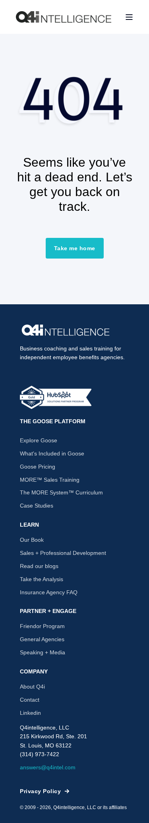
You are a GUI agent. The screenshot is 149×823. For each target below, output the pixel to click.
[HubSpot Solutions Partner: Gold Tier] (55, 397)
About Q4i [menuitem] (32, 686)
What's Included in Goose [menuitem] (52, 453)
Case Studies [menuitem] (36, 505)
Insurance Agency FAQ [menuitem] (48, 592)
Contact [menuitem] (29, 700)
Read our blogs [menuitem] (39, 566)
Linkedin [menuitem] (30, 713)
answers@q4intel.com (47, 767)
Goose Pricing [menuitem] (37, 466)
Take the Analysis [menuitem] (41, 579)
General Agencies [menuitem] (42, 639)
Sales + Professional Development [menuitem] (63, 553)
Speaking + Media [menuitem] (42, 652)
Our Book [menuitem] (32, 540)
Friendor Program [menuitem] (42, 626)
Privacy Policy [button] (40, 791)
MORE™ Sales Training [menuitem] (49, 480)
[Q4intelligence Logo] (65, 330)
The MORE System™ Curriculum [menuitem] (61, 492)
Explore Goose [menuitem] (38, 440)
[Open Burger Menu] (129, 17)
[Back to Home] (63, 17)
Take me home (74, 248)
